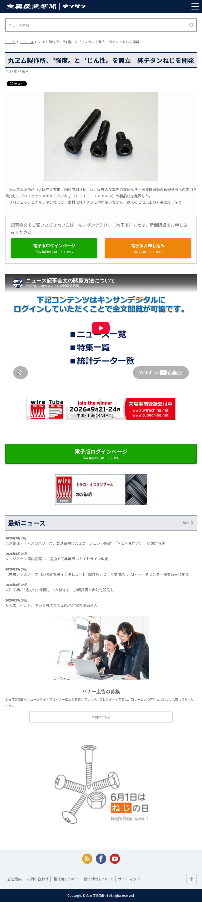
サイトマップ (129, 878)
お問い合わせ (38, 878)
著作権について (66, 878)
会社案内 (14, 878)
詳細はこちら (101, 717)
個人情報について (98, 878)
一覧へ (184, 522)
